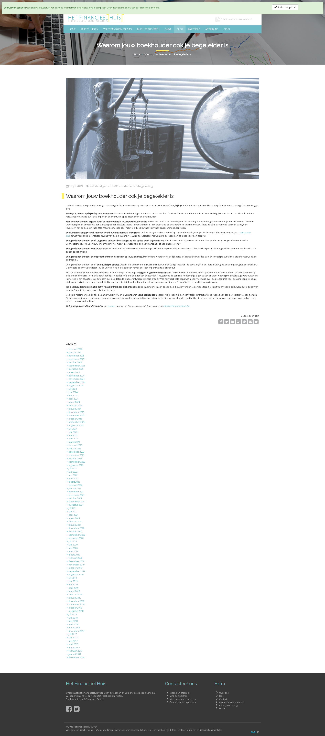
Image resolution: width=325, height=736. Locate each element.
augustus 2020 (76, 538)
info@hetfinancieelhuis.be (176, 305)
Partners (194, 29)
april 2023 (73, 438)
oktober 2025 (75, 362)
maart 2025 (74, 372)
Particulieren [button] (89, 29)
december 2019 (76, 561)
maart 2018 (74, 627)
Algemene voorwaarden (231, 702)
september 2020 (77, 534)
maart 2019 (74, 591)
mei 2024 (73, 395)
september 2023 (77, 421)
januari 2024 (75, 408)
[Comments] (256, 321)
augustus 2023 (76, 425)
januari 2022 (75, 488)
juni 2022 (73, 471)
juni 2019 (73, 581)
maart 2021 (74, 518)
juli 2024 (73, 388)
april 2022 (73, 478)
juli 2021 (73, 508)
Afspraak (211, 29)
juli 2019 (73, 577)
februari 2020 (75, 557)
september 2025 (77, 365)
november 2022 (76, 455)
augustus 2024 (76, 385)
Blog (180, 29)
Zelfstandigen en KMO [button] (117, 29)
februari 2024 (75, 405)
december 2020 (76, 528)
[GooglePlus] (238, 321)
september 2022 (77, 461)
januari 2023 (75, 448)
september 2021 (77, 501)
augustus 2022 (76, 465)
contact (111, 305)
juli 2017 (73, 634)
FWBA (168, 29)
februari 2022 (75, 484)
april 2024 (73, 398)
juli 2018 (73, 614)
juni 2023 (73, 431)
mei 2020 (73, 548)
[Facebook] (221, 321)
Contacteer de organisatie (183, 702)
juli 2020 (73, 541)
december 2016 (76, 657)
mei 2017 (73, 640)
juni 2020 (73, 544)
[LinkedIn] (233, 321)
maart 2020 (74, 554)
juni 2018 (73, 617)
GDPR (222, 708)
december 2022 (76, 451)
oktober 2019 (75, 567)
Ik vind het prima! (286, 7)
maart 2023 (74, 441)
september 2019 (77, 571)
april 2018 (73, 624)
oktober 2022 (75, 458)
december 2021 (76, 491)
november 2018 (76, 604)
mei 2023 (73, 435)
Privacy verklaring (228, 705)
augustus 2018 (76, 610)
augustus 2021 (76, 504)
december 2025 (76, 355)
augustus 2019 (76, 574)
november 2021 (76, 494)
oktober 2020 (75, 531)
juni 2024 (73, 392)
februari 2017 (75, 650)
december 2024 (76, 375)
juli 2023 (73, 428)
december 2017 (76, 630)
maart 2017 (74, 647)
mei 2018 (73, 620)
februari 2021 (75, 521)
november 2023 (76, 415)
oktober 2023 (75, 418)
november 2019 (76, 564)
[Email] (250, 321)
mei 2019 (73, 584)
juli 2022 (73, 468)
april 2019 (73, 587)
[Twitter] (227, 321)
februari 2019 (75, 594)
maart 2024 (74, 402)
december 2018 (76, 601)
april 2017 (73, 644)
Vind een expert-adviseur (183, 699)
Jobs (221, 695)
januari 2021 (75, 524)
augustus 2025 (76, 368)
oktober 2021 (75, 498)
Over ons (224, 692)
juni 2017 (73, 637)
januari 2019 (75, 597)
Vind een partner (178, 695)
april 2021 (73, 514)
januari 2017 (75, 654)
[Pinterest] (244, 321)
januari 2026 (75, 352)
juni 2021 (73, 511)
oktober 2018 (75, 607)
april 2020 (73, 551)
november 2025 (76, 359)
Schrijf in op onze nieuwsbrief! (236, 19)
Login (226, 29)
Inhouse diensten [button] (148, 29)
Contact (223, 699)
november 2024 (76, 378)
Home (72, 29)
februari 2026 (75, 349)
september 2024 (77, 382)
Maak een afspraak (180, 692)
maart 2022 (74, 481)
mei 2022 (73, 474)
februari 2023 (75, 445)
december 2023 (76, 412)
